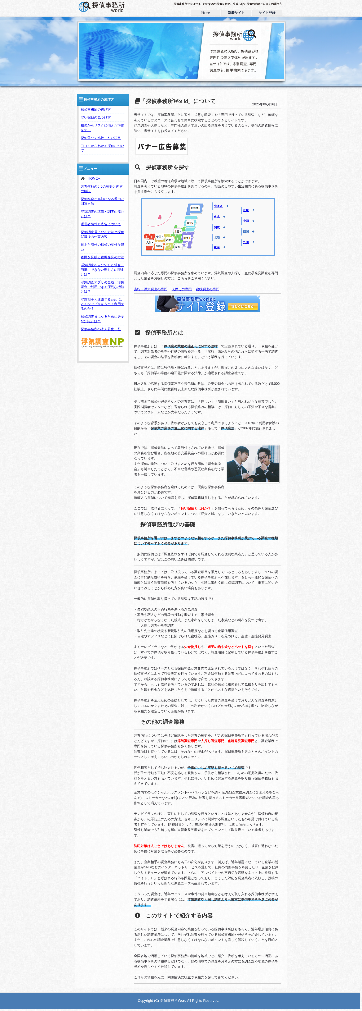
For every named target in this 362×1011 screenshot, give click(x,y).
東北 (217, 216)
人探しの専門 (182, 289)
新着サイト (236, 12)
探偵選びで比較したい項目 (101, 138)
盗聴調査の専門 (207, 289)
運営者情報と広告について (101, 224)
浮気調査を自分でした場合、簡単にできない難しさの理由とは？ (102, 269)
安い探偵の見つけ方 (96, 117)
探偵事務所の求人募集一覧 (101, 329)
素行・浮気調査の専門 (150, 289)
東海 (217, 247)
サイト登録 (267, 12)
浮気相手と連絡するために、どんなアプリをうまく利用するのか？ (102, 304)
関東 (217, 227)
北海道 (218, 206)
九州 (246, 242)
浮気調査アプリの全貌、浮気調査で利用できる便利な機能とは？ (102, 286)
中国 (246, 221)
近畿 (246, 210)
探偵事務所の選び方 (96, 109)
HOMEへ (94, 178)
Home (205, 12)
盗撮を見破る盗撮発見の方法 (102, 257)
